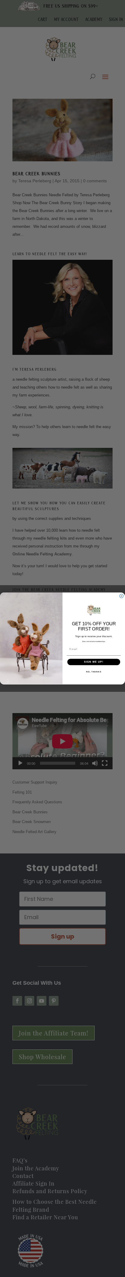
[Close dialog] (121, 596)
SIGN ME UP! (93, 662)
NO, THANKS (93, 672)
